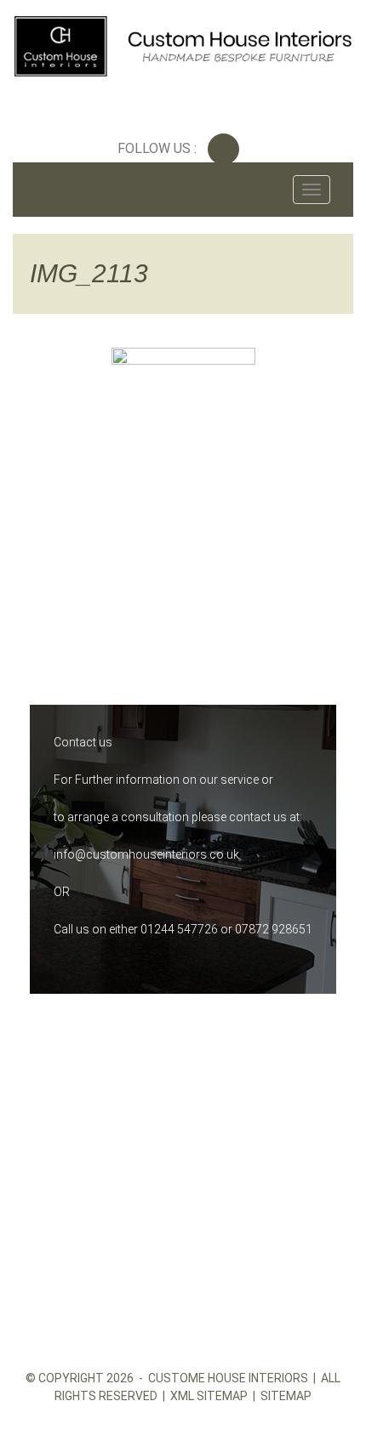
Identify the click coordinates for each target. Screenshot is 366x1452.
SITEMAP (286, 1396)
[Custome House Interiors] (183, 43)
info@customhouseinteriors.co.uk (146, 854)
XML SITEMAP (209, 1396)
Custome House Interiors (228, 1378)
